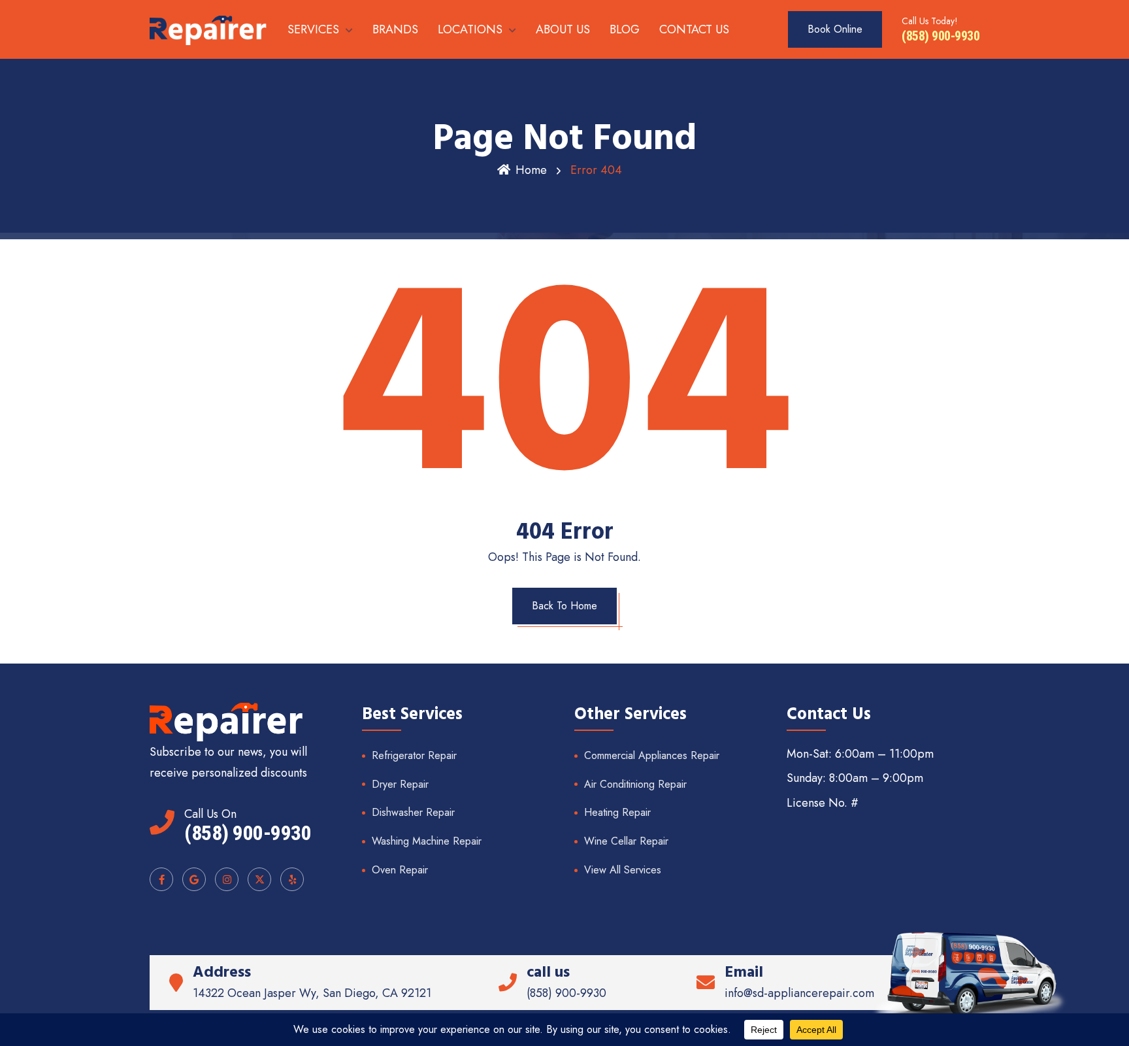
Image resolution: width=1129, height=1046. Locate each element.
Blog (625, 29)
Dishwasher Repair (413, 812)
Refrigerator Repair (414, 755)
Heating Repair (617, 812)
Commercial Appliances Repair (651, 755)
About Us (563, 29)
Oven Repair (400, 869)
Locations (470, 29)
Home (531, 169)
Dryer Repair (400, 784)
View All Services (622, 869)
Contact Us (694, 29)
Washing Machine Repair (427, 841)
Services (313, 29)
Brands (395, 29)
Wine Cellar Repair (626, 841)
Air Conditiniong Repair (635, 784)
